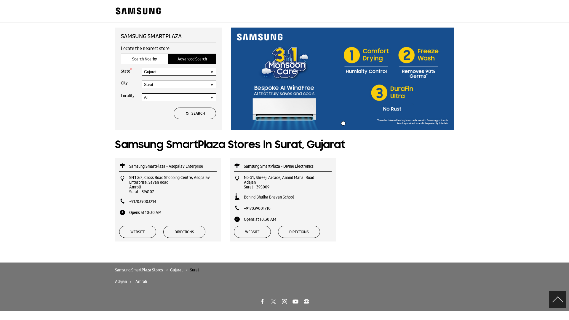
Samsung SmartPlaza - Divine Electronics (279, 166)
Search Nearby (144, 59)
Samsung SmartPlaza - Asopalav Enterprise (166, 166)
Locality (128, 95)
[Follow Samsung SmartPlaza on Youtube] (295, 301)
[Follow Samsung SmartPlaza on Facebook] (262, 301)
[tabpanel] (342, 79)
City (124, 83)
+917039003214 (142, 201)
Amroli (141, 281)
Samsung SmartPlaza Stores (139, 270)
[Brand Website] (306, 301)
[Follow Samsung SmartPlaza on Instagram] (284, 301)
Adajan (121, 281)
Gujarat (176, 270)
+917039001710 (257, 208)
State (126, 70)
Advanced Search (192, 59)
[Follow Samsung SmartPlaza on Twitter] (273, 301)
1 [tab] (342, 122)
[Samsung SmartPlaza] (138, 11)
